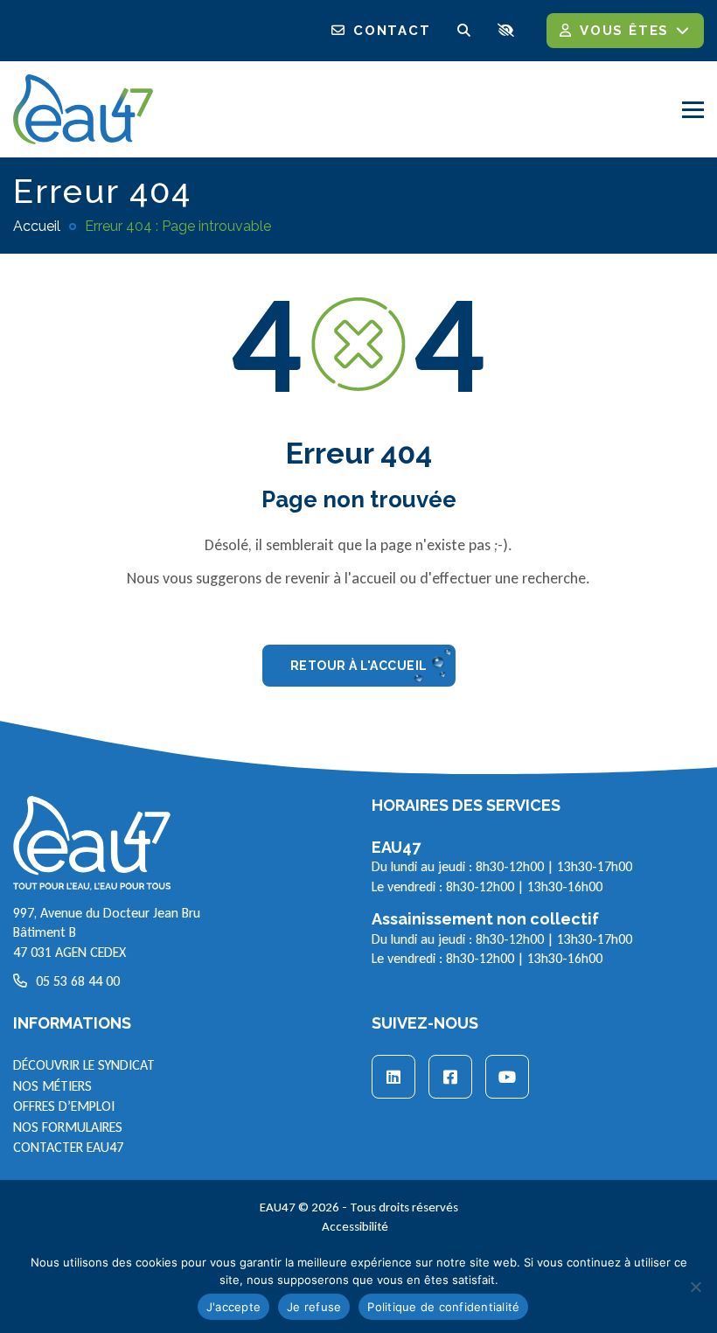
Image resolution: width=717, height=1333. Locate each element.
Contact (392, 30)
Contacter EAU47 (68, 1147)
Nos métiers (52, 1086)
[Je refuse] (695, 1286)
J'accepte (233, 1307)
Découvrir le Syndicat (84, 1065)
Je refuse (314, 1307)
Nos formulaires (67, 1127)
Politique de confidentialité (443, 1307)
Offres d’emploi (64, 1106)
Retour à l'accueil (359, 666)
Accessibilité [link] (355, 1226)
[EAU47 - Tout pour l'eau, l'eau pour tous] (83, 107)
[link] (393, 1077)
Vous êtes (624, 30)
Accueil (36, 226)
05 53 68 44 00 (78, 981)
